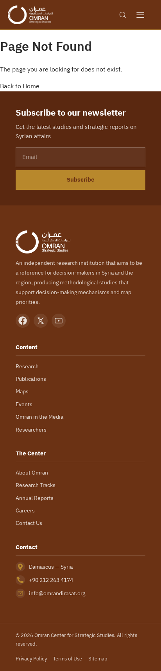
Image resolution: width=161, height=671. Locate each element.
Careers (25, 510)
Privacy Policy (31, 658)
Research (27, 366)
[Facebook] (23, 321)
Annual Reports (35, 497)
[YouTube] (59, 321)
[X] (41, 321)
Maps (22, 391)
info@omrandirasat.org (57, 593)
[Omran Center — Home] (30, 14)
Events (24, 404)
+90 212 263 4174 (51, 580)
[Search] (122, 14)
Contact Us (29, 522)
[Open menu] (140, 15)
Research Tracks (35, 485)
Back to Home (19, 86)
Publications (31, 378)
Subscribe (80, 179)
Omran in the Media (39, 416)
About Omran (32, 472)
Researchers (31, 429)
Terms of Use (67, 658)
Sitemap (97, 658)
